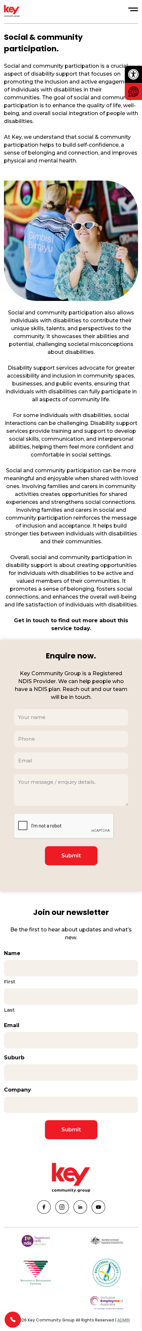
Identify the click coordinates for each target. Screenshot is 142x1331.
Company (17, 1090)
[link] (133, 74)
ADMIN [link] (123, 1320)
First (9, 981)
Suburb (14, 1057)
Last (9, 1010)
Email (11, 1025)
